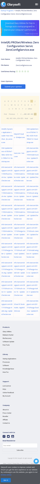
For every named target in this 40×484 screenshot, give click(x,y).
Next (26, 118)
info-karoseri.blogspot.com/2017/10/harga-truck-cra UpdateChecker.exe (32, 269)
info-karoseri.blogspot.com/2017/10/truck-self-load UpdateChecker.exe (19, 250)
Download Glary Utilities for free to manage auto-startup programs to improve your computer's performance (21, 28)
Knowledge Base (8, 369)
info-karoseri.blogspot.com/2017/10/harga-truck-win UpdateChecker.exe (19, 231)
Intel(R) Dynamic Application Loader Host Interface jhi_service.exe (7, 135)
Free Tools (6, 345)
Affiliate (5, 420)
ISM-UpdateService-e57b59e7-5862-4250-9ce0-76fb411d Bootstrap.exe (32, 135)
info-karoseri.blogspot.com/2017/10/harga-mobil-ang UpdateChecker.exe (6, 307)
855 (22, 118)
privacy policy (6, 475)
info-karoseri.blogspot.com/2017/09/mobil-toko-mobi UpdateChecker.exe (19, 174)
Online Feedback (8, 393)
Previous (12, 114)
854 (18, 118)
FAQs (4, 389)
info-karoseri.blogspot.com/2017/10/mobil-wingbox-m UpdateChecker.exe (32, 250)
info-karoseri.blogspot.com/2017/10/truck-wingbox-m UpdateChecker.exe (32, 193)
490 (32, 114)
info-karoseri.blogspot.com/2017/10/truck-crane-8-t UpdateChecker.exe (33, 231)
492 (7, 118)
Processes (6, 362)
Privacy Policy (16, 463)
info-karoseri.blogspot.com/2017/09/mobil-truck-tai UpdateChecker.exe (19, 212)
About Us (6, 410)
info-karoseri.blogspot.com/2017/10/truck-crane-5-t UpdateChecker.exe (6, 288)
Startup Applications (9, 359)
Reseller (5, 416)
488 (25, 114)
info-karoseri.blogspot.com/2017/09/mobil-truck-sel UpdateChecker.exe (33, 212)
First (5, 114)
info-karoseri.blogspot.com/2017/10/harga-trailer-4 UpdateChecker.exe (32, 288)
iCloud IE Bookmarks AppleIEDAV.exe (19, 307)
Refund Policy (25, 463)
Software (6, 365)
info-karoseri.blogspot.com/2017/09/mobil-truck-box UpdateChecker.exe (33, 155)
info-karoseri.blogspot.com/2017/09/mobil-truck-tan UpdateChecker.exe (7, 231)
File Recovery (7, 338)
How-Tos (6, 372)
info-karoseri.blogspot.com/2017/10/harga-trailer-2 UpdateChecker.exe (7, 250)
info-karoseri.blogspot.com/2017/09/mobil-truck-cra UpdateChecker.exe (19, 193)
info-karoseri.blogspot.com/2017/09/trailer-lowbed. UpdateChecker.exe (33, 174)
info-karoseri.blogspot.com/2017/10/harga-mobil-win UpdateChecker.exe (19, 269)
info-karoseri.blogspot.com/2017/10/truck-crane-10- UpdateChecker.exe (19, 288)
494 (14, 118)
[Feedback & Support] (36, 461)
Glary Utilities (7, 332)
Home (4, 463)
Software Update (8, 342)
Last (31, 118)
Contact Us (6, 423)
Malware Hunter (8, 335)
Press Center (7, 413)
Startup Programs (7, 10)
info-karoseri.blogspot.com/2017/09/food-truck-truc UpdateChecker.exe (6, 174)
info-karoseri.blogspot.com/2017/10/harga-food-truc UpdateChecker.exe (33, 307)
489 (28, 114)
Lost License (7, 386)
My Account (6, 396)
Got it (6, 480)
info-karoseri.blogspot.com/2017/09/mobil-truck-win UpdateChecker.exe (7, 212)
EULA (9, 463)
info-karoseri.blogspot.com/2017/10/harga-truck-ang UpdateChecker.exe (7, 269)
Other (30, 109)
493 (11, 118)
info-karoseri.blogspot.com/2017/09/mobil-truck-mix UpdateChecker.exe (7, 193)
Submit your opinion (13, 86)
